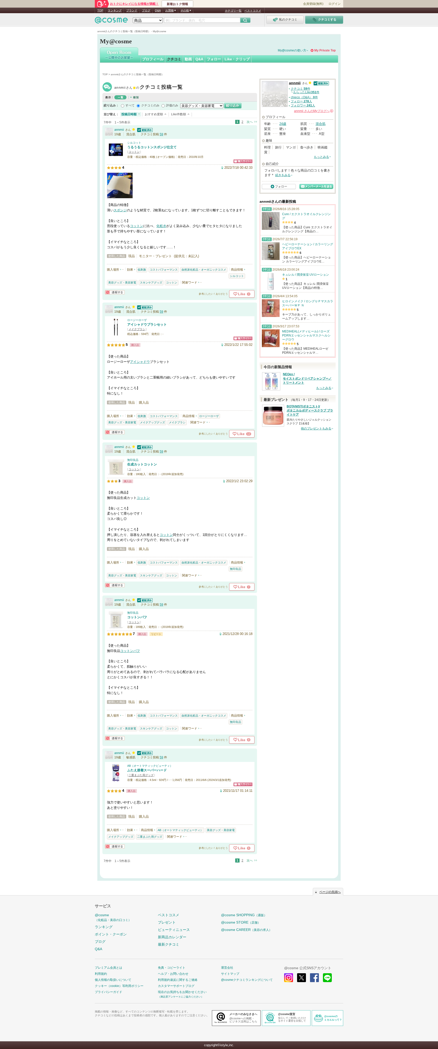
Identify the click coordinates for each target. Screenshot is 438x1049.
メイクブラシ (137, 329)
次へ (250, 122)
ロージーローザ (137, 320)
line (327, 977)
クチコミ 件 (300, 88)
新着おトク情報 (177, 4)
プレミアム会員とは (108, 967)
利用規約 (101, 974)
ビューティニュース (174, 930)
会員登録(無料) (313, 4)
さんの (313, 111)
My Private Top (325, 50)
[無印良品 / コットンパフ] (116, 626)
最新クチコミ (168, 944)
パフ (136, 651)
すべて (130, 105)
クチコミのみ (150, 105)
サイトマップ (230, 974)
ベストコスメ (252, 10)
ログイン (334, 4)
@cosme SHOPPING (244, 915)
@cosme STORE (241, 922)
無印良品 (132, 459)
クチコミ (174, 59)
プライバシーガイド (108, 992)
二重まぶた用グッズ (141, 775)
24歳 (282, 124)
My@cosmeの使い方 (292, 50)
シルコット (134, 142)
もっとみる (321, 157)
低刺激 (142, 269)
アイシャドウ (140, 362)
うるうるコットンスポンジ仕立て (152, 147)
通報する (115, 292)
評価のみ (172, 105)
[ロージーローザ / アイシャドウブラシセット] (116, 333)
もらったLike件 (306, 92)
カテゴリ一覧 (233, 10)
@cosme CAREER (246, 930)
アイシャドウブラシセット (147, 324)
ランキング (115, 10)
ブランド (131, 10)
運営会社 (227, 967)
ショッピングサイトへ (242, 161)
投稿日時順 (129, 114)
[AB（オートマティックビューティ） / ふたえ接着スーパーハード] (116, 779)
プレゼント (167, 922)
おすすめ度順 (154, 114)
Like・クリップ (237, 59)
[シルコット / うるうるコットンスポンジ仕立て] (116, 156)
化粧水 (161, 226)
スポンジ (120, 210)
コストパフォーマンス (164, 269)
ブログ (146, 10)
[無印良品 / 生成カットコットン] (116, 473)
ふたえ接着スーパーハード (147, 770)
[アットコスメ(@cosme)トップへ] (111, 21)
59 (161, 134)
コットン (134, 151)
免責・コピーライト (171, 967)
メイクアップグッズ (152, 422)
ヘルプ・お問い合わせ (173, 974)
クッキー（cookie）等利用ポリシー (119, 986)
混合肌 (320, 124)
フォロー (214, 59)
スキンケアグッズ (151, 282)
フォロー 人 (301, 101)
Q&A (158, 10)
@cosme (113, 917)
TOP (100, 10)
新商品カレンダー (172, 937)
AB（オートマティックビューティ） (150, 765)
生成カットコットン (142, 464)
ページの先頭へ (330, 892)
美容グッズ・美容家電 (122, 282)
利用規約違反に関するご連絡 (177, 980)
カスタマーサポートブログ (176, 986)
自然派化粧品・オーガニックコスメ (203, 269)
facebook (314, 977)
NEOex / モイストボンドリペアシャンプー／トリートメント (307, 378)
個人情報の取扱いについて (113, 980)
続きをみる (282, 175)
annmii (148, 87)
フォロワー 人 (303, 105)
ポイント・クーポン (111, 934)
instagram (288, 977)
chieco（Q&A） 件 (304, 97)
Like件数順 (178, 114)
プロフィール (152, 59)
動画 (188, 59)
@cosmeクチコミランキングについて (247, 980)
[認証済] (144, 130)
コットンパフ (137, 617)
